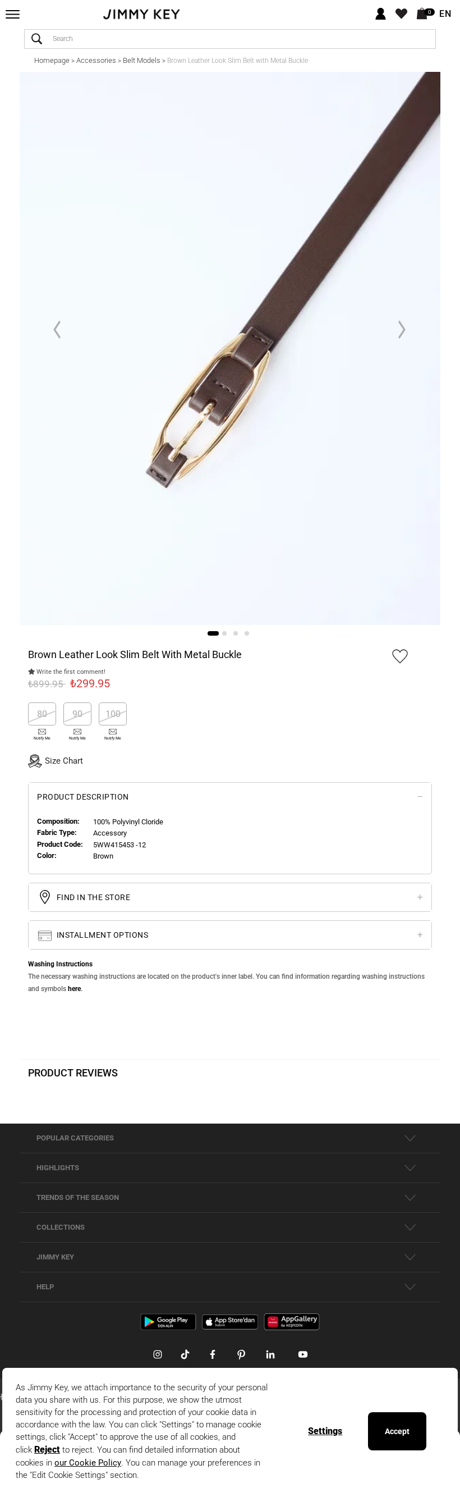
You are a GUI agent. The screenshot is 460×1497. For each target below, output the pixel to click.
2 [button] (224, 633)
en (445, 14)
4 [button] (247, 633)
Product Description (83, 796)
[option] (230, 348)
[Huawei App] (292, 1321)
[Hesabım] (381, 14)
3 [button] (235, 633)
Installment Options (101, 934)
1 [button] (213, 633)
